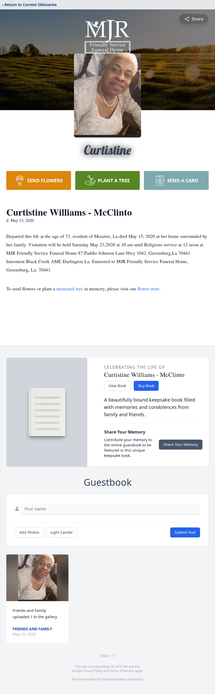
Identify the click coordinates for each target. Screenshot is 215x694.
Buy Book (146, 385)
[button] (37, 577)
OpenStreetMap (113, 679)
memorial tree (69, 288)
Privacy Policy (93, 671)
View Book (117, 385)
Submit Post (185, 532)
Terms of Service (122, 671)
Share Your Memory (180, 444)
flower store (148, 288)
